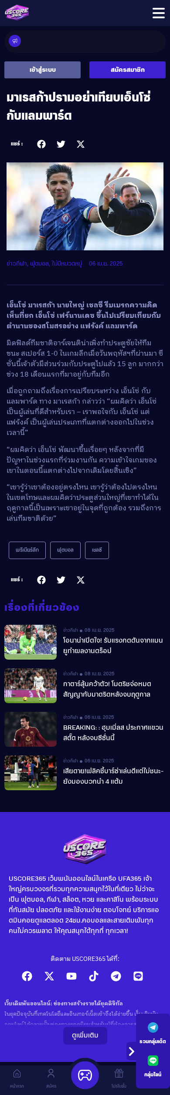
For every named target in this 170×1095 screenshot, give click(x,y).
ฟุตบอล (39, 264)
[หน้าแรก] (17, 1073)
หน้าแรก (17, 1086)
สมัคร (51, 1086)
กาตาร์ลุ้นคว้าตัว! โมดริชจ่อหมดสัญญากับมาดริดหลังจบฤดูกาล (107, 689)
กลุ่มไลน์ (152, 1075)
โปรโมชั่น (119, 1086)
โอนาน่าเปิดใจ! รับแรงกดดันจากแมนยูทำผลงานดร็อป (113, 646)
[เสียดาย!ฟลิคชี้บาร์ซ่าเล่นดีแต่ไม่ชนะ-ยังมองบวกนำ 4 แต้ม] (30, 772)
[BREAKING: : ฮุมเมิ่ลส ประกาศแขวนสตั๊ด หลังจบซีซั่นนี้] (30, 729)
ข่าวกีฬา (17, 264)
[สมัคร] (51, 1073)
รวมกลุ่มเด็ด (152, 1042)
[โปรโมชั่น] (119, 1073)
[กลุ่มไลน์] (153, 1060)
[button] (41, 144)
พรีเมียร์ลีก (27, 550)
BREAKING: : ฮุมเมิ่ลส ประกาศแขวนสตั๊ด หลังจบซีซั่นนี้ (113, 733)
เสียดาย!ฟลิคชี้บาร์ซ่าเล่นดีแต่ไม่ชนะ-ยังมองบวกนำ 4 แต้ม (113, 776)
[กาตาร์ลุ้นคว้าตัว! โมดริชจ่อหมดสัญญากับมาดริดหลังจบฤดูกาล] (30, 685)
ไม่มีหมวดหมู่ (67, 264)
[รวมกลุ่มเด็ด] (153, 1027)
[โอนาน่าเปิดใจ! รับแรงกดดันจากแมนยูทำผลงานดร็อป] (30, 642)
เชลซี (97, 550)
